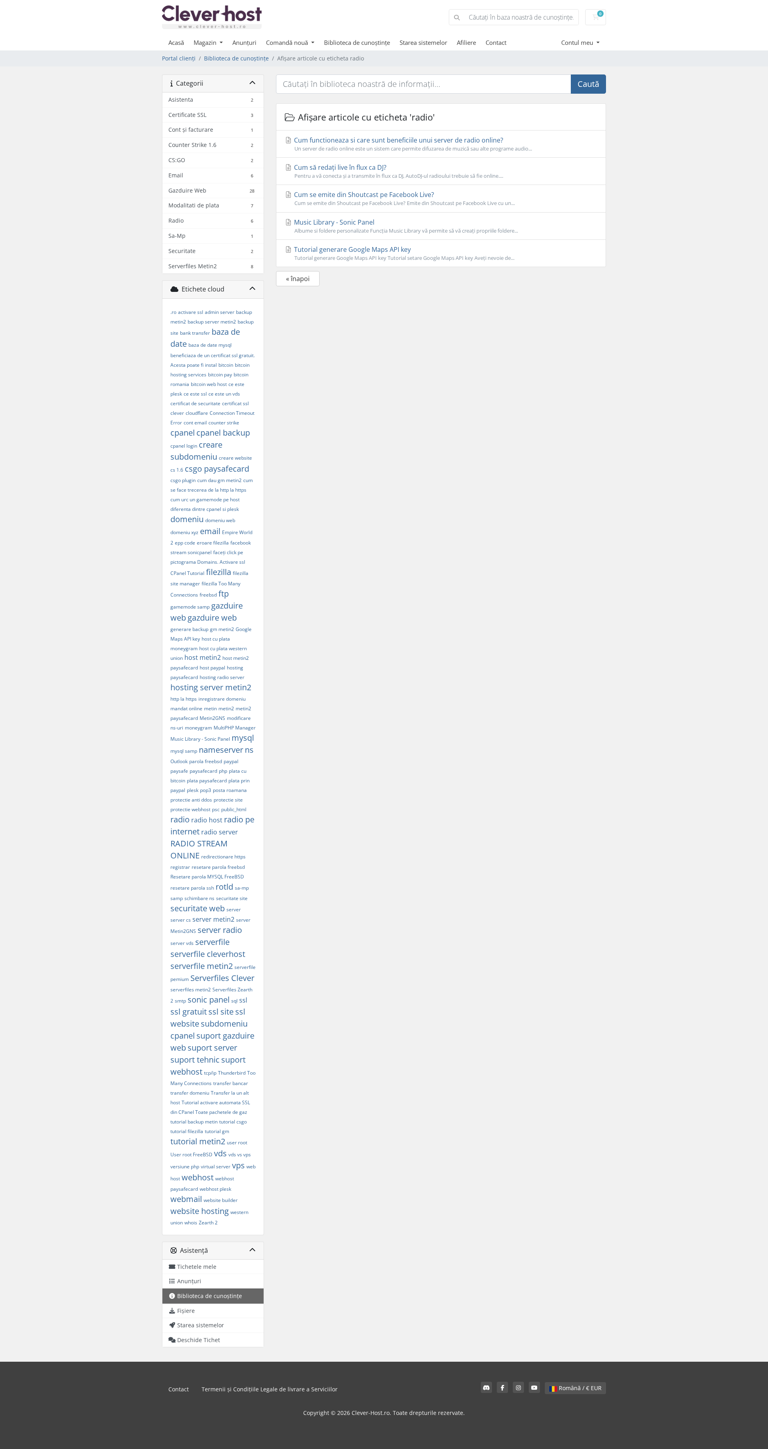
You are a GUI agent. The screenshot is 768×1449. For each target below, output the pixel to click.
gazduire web (212, 617)
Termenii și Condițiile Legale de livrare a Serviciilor (270, 1389)
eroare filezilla (213, 542)
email (210, 531)
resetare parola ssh (192, 887)
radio (180, 819)
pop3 (205, 790)
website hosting (199, 1211)
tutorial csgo (233, 1121)
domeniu (187, 519)
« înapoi (298, 278)
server (233, 909)
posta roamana (230, 790)
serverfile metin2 (201, 966)
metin (210, 708)
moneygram (198, 727)
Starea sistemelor (423, 42)
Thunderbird (232, 1072)
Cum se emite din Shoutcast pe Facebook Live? (403, 198)
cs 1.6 (176, 469)
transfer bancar (230, 1083)
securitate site (232, 898)
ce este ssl (195, 393)
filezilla (218, 572)
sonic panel (209, 999)
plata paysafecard (207, 780)
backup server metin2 (212, 321)
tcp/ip (210, 1072)
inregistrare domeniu (222, 698)
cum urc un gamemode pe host (205, 499)
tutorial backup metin (194, 1121)
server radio (220, 929)
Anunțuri (244, 42)
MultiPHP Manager (235, 727)
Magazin (206, 42)
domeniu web (220, 520)
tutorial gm (217, 1131)
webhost (198, 1177)
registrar (180, 867)
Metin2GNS (212, 718)
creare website (235, 457)
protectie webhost (190, 809)
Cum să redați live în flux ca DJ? (397, 171)
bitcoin (225, 365)
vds (220, 1153)
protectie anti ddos (191, 799)
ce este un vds (224, 393)
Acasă (176, 42)
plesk (192, 790)
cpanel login (183, 445)
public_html (233, 809)
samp (176, 898)
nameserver (221, 749)
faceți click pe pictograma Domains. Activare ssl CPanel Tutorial (207, 563)
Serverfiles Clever (222, 978)
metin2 (226, 708)
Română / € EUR (579, 1388)
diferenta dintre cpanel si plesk (204, 509)
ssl (243, 1000)
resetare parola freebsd (218, 867)
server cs (180, 919)
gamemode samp (190, 606)
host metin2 (202, 657)
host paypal (212, 667)
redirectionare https (223, 856)
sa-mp (242, 887)
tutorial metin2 (197, 1141)
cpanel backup (223, 432)
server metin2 (213, 919)
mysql (243, 737)
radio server (219, 832)
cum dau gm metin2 (219, 480)
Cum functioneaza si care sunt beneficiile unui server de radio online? (412, 144)
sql (234, 1000)
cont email (195, 422)
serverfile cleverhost (207, 954)
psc (216, 809)
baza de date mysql (210, 345)
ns (249, 749)
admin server (219, 312)
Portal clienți (179, 58)
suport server (212, 1047)
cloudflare (197, 413)
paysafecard (203, 771)
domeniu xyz (184, 532)
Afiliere (466, 42)
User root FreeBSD (191, 1154)
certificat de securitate (195, 403)
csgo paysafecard (217, 468)
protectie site (228, 799)
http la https (183, 698)
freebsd (208, 594)
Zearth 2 (208, 1222)
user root (237, 1142)
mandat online (186, 708)
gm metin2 (222, 629)
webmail (186, 1199)
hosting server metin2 (210, 687)
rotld (224, 886)
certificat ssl (235, 403)
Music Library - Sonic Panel (200, 739)
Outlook (179, 761)
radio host (206, 820)
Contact (496, 42)
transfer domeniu (189, 1092)
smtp (180, 1000)
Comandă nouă (288, 42)
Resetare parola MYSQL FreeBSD (207, 876)
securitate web (197, 908)
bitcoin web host (209, 384)
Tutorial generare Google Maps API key (403, 253)
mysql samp (183, 751)
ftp (223, 593)
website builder (221, 1200)
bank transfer (195, 333)
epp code (185, 542)
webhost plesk (215, 1189)
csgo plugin (183, 480)
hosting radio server (222, 677)
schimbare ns (199, 898)
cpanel (182, 432)
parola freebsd (205, 761)
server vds (182, 943)
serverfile (212, 942)
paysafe (179, 771)
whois (190, 1222)
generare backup (189, 629)
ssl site (221, 1011)
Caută (588, 83)
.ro (173, 312)
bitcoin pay (220, 374)
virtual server (215, 1166)
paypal (231, 761)
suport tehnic (195, 1059)
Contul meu (578, 42)
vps (238, 1165)
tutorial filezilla (186, 1131)
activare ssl (190, 312)
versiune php (184, 1166)
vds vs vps (239, 1154)
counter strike (223, 422)
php (223, 771)
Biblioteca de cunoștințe (357, 42)
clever (177, 413)
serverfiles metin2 (190, 989)
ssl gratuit (188, 1011)
